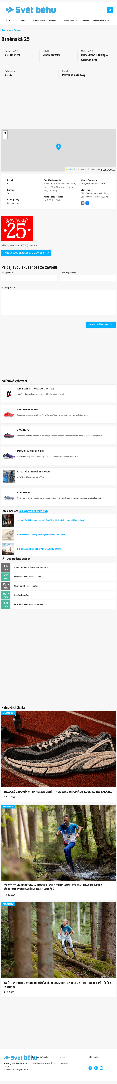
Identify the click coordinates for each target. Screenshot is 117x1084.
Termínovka (23, 21)
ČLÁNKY (9, 21)
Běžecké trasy (39, 21)
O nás (62, 1057)
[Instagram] (95, 1068)
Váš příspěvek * (8, 288)
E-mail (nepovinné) (68, 273)
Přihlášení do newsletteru (43, 1063)
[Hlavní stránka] (28, 10)
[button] (58, 147)
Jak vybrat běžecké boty (33, 511)
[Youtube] (101, 1068)
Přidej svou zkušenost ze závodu (24, 252)
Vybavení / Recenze (70, 21)
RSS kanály (93, 1057)
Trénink (52, 21)
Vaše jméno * (7, 273)
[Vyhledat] (110, 10)
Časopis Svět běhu (101, 21)
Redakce (64, 1063)
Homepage (6, 30)
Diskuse (86, 21)
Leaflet (70, 169)
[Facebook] (90, 1068)
